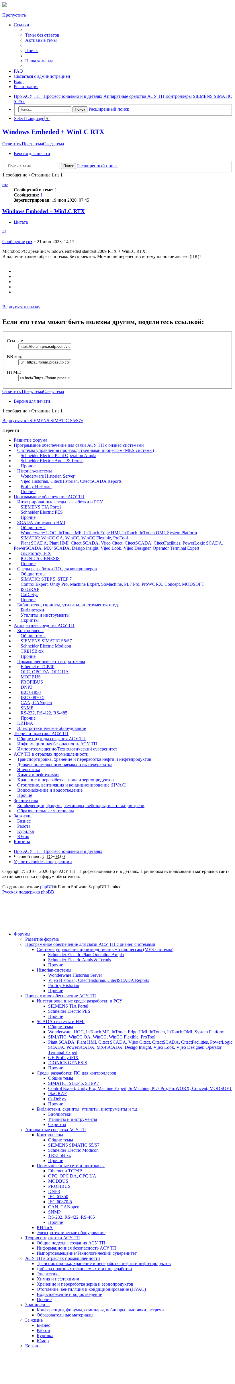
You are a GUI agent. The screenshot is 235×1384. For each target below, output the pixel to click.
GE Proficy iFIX (36, 553)
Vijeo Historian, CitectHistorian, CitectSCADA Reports (71, 481)
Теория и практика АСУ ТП (41, 733)
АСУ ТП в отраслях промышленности (51, 754)
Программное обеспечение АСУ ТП (49, 496)
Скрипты (30, 620)
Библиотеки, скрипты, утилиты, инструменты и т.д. (68, 604)
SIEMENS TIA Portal (41, 507)
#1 (4, 231)
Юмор (23, 836)
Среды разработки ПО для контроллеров (57, 568)
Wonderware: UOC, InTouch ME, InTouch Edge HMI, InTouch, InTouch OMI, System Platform (109, 532)
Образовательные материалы (45, 810)
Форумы (22, 934)
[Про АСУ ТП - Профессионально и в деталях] (4, 5)
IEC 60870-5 (32, 697)
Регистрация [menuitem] (26, 86)
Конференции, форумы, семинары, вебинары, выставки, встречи (80, 805)
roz (5, 184)
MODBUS (31, 676)
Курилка (25, 831)
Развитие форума (30, 440)
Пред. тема (32, 143)
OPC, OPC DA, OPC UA (45, 671)
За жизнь (22, 815)
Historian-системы (34, 470)
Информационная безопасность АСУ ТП (57, 743)
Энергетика (28, 769)
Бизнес (24, 821)
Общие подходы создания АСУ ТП (51, 738)
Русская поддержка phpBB (28, 891)
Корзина (22, 841)
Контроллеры (30, 630)
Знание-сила (26, 800)
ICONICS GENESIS (40, 558)
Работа (23, 826)
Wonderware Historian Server (48, 476)
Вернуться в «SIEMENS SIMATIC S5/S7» (42, 420)
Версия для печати (32, 153)
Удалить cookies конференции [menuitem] (43, 861)
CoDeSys (29, 594)
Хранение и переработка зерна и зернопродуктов (65, 779)
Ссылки (21, 24)
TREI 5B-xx (32, 651)
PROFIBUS (32, 682)
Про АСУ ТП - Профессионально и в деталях (58, 851)
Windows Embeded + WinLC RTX (53, 132)
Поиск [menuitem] (31, 50)
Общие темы (33, 527)
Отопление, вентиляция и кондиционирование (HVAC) (71, 785)
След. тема (53, 143)
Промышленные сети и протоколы (51, 661)
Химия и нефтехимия (38, 774)
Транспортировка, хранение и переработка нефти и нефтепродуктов (84, 759)
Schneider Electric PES (42, 512)
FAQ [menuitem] (18, 71)
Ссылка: (15, 340)
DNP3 (26, 687)
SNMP (27, 707)
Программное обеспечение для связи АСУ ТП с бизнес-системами (79, 445)
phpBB (46, 886)
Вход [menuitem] (18, 81)
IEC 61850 (31, 692)
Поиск (80, 109)
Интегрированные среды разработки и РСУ (60, 501)
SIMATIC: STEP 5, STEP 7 (46, 579)
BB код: (14, 356)
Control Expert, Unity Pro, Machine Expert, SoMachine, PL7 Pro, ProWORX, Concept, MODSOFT (112, 584)
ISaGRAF (30, 589)
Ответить (12, 143)
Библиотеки (32, 609)
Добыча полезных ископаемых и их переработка (64, 764)
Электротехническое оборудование (51, 728)
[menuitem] (42, 76)
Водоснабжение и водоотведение (50, 790)
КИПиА (25, 723)
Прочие (28, 465)
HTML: (14, 372)
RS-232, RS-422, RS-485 (44, 712)
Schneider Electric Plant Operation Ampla (58, 455)
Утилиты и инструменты (45, 615)
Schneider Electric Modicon (46, 646)
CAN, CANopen (36, 702)
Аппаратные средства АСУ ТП (44, 625)
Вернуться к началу (21, 306)
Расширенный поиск (109, 109)
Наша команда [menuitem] (39, 60)
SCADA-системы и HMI (41, 522)
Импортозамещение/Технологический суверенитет (67, 748)
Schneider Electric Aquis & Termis (52, 460)
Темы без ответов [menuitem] (42, 35)
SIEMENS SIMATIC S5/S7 (46, 640)
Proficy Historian (36, 486)
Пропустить (14, 15)
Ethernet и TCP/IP (37, 666)
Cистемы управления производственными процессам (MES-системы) (85, 450)
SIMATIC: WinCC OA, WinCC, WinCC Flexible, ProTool (74, 537)
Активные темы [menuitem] (41, 40)
